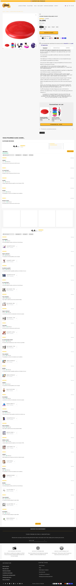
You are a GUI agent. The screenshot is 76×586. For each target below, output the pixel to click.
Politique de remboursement (46, 576)
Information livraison (44, 570)
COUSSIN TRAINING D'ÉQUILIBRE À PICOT (56, 118)
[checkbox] (31, 155)
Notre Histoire (6, 566)
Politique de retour (7, 577)
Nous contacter (6, 579)
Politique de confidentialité (9, 575)
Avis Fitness (41, 565)
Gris (45, 28)
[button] (0, 1)
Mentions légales (6, 570)
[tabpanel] (38, 180)
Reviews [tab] (5, 151)
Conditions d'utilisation (44, 574)
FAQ (40, 567)
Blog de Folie (6, 568)
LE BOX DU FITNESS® (39, 583)
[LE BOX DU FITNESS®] (6, 5)
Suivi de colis (42, 572)
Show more (38, 523)
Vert (41, 28)
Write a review (70, 151)
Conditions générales (7, 573)
